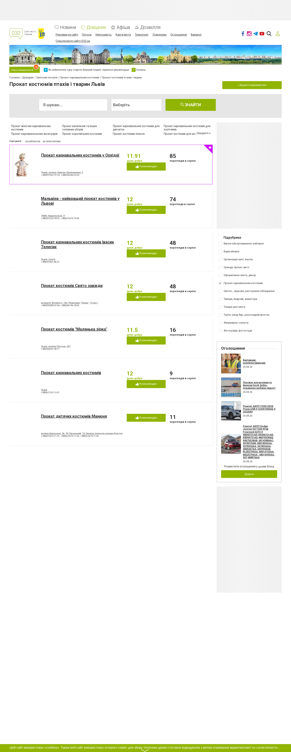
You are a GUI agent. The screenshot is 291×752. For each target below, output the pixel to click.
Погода (86, 34)
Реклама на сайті (67, 34)
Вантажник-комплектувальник (254, 361)
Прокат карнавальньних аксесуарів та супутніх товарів (34, 135)
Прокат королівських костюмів (82, 133)
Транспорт (141, 34)
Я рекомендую (148, 166)
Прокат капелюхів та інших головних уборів (79, 127)
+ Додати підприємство (252, 85)
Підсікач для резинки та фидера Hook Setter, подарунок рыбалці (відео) (259, 385)
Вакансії (196, 34)
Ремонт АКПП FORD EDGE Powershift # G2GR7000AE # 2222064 (259, 409)
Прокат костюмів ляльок (129, 133)
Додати (249, 474)
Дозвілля (150, 27)
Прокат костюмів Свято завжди (72, 285)
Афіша (123, 27)
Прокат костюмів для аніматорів (185, 133)
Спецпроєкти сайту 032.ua (73, 41)
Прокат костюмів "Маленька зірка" (74, 329)
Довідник (96, 27)
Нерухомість (103, 34)
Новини (68, 27)
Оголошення (178, 34)
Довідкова (159, 34)
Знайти (192, 105)
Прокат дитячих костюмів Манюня (74, 416)
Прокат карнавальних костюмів (71, 372)
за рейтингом (32, 141)
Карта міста (123, 34)
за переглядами (52, 141)
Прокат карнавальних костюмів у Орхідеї (80, 155)
